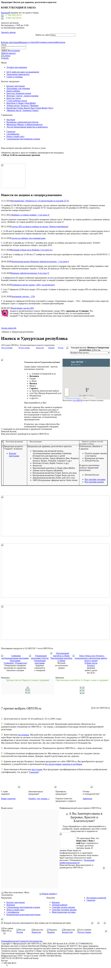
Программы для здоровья (18, 88)
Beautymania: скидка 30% (22, 308)
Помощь (5, 941)
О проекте (22, 941)
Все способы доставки (95, 479)
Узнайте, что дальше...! (38, 798)
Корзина (5, 13)
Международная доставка (64, 912)
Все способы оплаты (94, 482)
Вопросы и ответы (28, 42)
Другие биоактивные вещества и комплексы (27, 127)
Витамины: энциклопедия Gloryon (22, 122)
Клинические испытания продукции (23, 914)
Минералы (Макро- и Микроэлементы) (24, 124)
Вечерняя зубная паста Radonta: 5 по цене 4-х (32, 250)
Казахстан (36, 932)
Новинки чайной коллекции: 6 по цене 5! (30, 273)
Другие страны (84, 932)
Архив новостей (8, 328)
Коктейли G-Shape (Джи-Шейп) (21, 103)
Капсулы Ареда (13, 98)
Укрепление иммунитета (17, 74)
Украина (51, 932)
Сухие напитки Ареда (16, 100)
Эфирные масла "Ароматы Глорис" (22, 110)
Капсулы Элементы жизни (18, 93)
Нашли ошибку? (49, 894)
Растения (10, 119)
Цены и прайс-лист (15, 136)
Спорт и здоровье (14, 77)
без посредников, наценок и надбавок (63, 764)
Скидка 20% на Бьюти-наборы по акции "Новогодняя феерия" (40, 226)
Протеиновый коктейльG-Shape (61, 659)
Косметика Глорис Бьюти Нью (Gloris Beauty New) (29, 108)
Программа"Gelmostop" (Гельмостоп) (15, 661)
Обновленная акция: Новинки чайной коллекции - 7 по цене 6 (40, 261)
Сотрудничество (35, 941)
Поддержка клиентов (46, 42)
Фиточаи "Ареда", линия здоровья (22, 96)
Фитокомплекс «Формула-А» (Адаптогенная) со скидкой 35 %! (40, 201)
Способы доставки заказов (64, 910)
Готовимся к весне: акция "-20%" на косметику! (33, 285)
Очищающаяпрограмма (39, 661)
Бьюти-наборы (13, 91)
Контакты (60, 42)
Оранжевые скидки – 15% (23, 296)
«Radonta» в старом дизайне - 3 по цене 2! (30, 215)
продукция (37, 769)
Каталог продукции (10, 42)
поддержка (23, 734)
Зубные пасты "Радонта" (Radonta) (22, 105)
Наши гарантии (8, 798)
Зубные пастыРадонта (90, 664)
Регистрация (14, 50)
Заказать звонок (8, 32)
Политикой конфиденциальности (77, 861)
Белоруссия (67, 932)
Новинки (10, 905)
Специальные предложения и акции (23, 139)
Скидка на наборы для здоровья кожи (28, 238)
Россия (20, 932)
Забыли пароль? (8, 53)
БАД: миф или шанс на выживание (22, 72)
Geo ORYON (77, 400)
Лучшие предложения (16, 67)
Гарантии (10, 131)
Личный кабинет (60, 905)
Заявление (87, 798)
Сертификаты (12, 134)
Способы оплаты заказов (63, 907)
